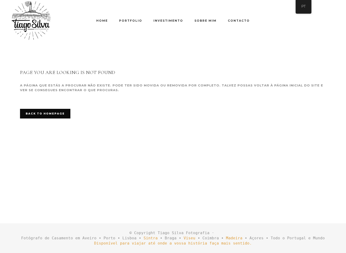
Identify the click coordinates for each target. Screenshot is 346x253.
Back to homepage (45, 113)
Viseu (189, 238)
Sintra (151, 238)
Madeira (234, 238)
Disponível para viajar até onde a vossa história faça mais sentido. (173, 243)
